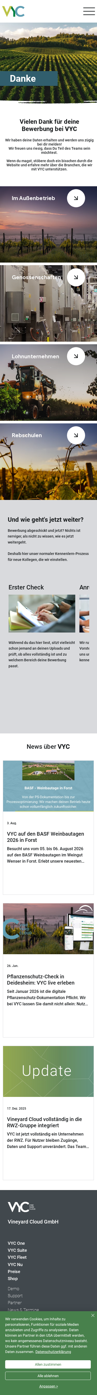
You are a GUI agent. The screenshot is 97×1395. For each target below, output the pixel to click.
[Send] (76, 198)
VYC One (16, 1243)
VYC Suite (17, 1250)
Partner (15, 1302)
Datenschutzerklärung (53, 1352)
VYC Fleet (17, 1257)
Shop (13, 1278)
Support (15, 1295)
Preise (14, 1271)
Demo (13, 1288)
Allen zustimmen (48, 1364)
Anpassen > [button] (48, 1386)
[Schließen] (90, 1318)
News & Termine (23, 1309)
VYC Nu (15, 1264)
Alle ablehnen (48, 1376)
